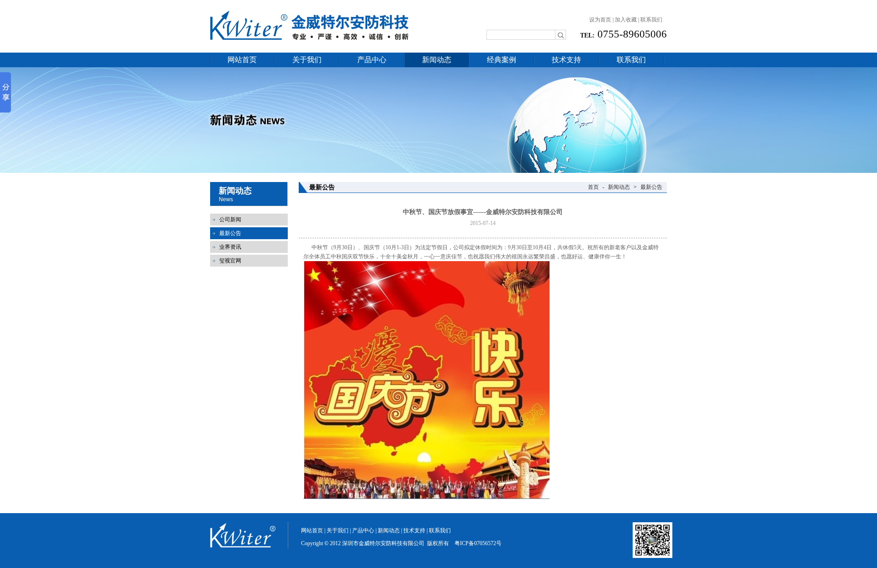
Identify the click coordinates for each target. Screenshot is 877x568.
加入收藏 (626, 19)
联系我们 (651, 19)
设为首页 (600, 19)
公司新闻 (230, 219)
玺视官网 (230, 260)
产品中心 (371, 60)
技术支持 (566, 60)
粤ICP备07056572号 (478, 543)
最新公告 (230, 233)
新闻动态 (436, 60)
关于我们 (307, 60)
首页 (593, 187)
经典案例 (501, 60)
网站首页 (242, 60)
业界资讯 (230, 247)
